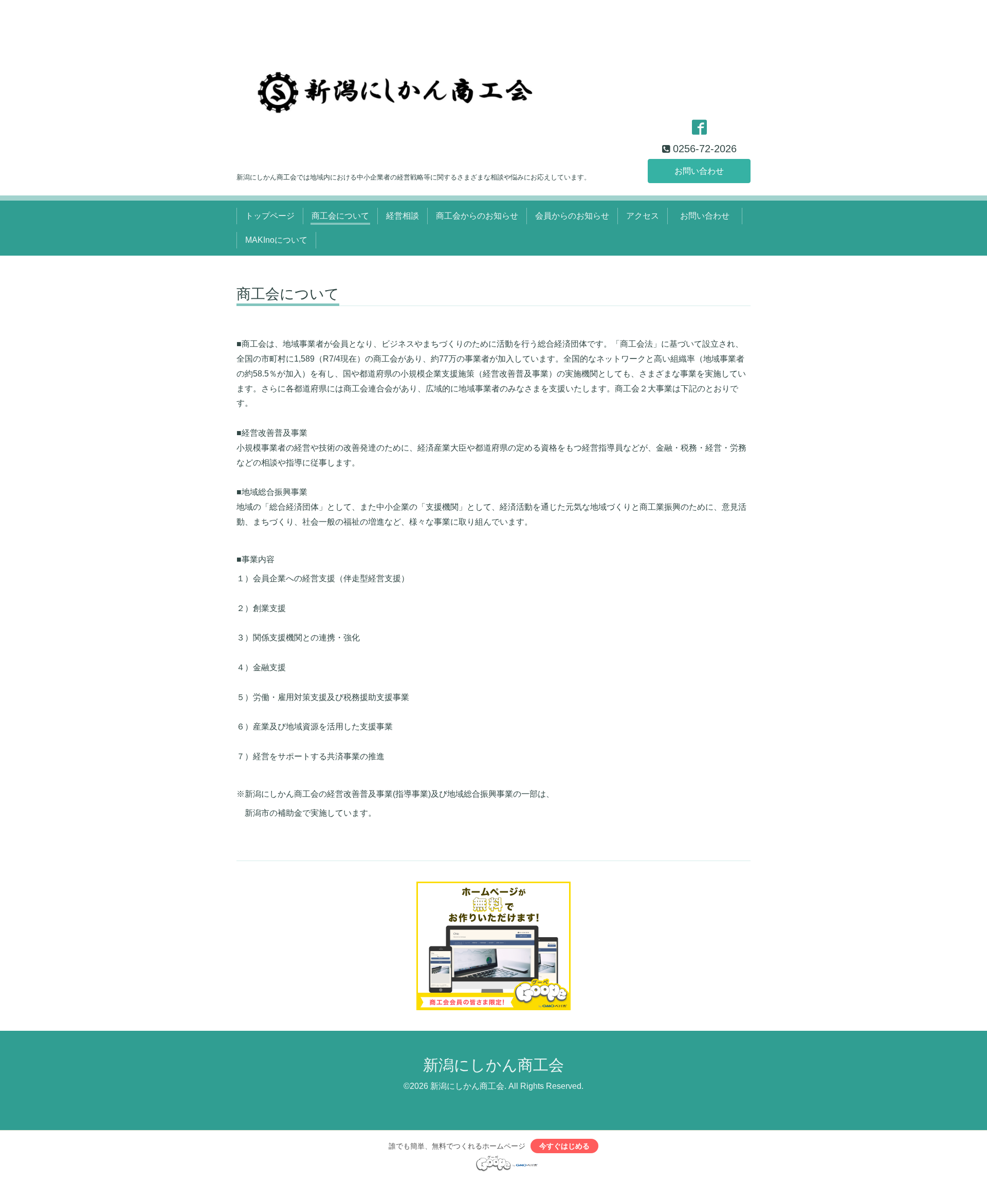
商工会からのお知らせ (477, 215)
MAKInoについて (276, 240)
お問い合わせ (699, 171)
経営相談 (402, 215)
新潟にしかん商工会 (493, 1064)
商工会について (340, 215)
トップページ (270, 215)
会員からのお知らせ (572, 215)
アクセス (642, 215)
